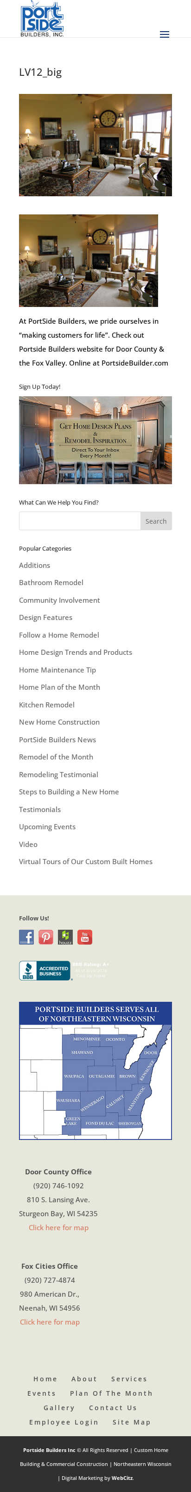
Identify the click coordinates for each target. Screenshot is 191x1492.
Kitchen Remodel (47, 704)
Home (45, 1378)
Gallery (60, 1407)
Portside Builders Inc (50, 1449)
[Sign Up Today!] (95, 440)
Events (42, 1393)
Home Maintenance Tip (57, 669)
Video (28, 844)
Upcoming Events (47, 826)
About (84, 1378)
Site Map (132, 1422)
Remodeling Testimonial (58, 774)
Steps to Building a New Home (69, 791)
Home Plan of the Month (59, 687)
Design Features (45, 617)
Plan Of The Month (111, 1393)
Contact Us (113, 1407)
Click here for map (59, 1227)
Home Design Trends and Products (75, 652)
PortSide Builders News (57, 739)
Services (129, 1378)
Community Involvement (59, 600)
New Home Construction (59, 721)
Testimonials (40, 809)
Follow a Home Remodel (59, 634)
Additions (34, 565)
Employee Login (64, 1422)
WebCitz (122, 1477)
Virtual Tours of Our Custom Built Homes (86, 861)
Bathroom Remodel (51, 582)
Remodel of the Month (56, 756)
